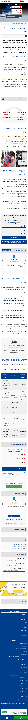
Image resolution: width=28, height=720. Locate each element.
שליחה (9, 8)
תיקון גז (25, 662)
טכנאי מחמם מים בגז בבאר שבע (19, 548)
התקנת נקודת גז (23, 643)
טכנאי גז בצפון (24, 683)
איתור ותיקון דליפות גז (22, 659)
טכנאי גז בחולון (23, 696)
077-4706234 (11, 223)
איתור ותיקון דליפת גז (8, 69)
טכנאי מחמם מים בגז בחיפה (20, 544)
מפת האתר (24, 638)
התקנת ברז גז (24, 651)
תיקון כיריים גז (24, 664)
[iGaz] (23, 1)
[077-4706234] (9, 1)
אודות (26, 622)
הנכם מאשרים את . (14, 17)
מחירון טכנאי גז (23, 617)
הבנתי (5, 712)
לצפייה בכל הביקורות (6, 250)
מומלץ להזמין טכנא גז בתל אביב (18, 191)
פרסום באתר (24, 627)
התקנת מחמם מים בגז (22, 670)
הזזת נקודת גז (24, 646)
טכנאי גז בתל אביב (23, 688)
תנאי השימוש (12, 16)
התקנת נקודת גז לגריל (22, 654)
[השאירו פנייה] (5, 1)
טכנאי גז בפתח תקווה (22, 699)
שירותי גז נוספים (23, 672)
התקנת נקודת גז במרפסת (21, 649)
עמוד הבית (24, 614)
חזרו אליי (14, 238)
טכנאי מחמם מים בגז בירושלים (20, 546)
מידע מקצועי (24, 619)
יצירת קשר (24, 625)
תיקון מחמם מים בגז (22, 534)
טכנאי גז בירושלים (23, 686)
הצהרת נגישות (24, 635)
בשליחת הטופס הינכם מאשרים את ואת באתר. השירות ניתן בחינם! (13, 242)
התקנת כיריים (24, 667)
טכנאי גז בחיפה (23, 691)
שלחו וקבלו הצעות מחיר (14, 469)
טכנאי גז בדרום (23, 678)
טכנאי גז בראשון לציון (22, 694)
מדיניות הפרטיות (23, 633)
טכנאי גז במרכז (23, 680)
